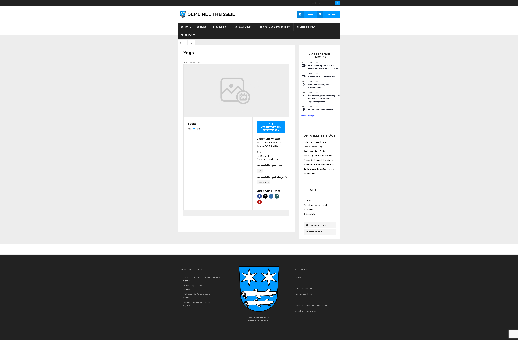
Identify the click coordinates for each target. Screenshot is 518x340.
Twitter (265, 196)
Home (187, 27)
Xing (277, 196)
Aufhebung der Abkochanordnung (319, 155)
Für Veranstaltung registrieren (271, 127)
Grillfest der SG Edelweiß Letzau (322, 76)
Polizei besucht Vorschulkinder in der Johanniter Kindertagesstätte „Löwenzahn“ (319, 169)
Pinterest (259, 202)
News (203, 27)
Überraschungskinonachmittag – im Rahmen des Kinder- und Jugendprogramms (324, 98)
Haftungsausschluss (303, 294)
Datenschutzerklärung (304, 288)
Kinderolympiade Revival (315, 151)
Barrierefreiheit (301, 300)
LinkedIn (271, 196)
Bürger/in (220, 27)
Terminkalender (317, 225)
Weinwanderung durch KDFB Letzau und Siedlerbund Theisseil (323, 67)
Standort (330, 14)
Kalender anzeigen (307, 115)
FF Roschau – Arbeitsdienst (320, 109)
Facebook (259, 196)
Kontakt (189, 35)
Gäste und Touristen (275, 27)
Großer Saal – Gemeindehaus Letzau (268, 157)
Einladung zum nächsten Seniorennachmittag (202, 277)
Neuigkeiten (315, 231)
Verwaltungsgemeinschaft (316, 205)
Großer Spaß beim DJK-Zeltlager (319, 160)
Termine (309, 14)
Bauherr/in (244, 27)
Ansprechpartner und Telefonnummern (311, 305)
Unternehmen (307, 27)
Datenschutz (309, 213)
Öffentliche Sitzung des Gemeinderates (318, 86)
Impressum (309, 209)
